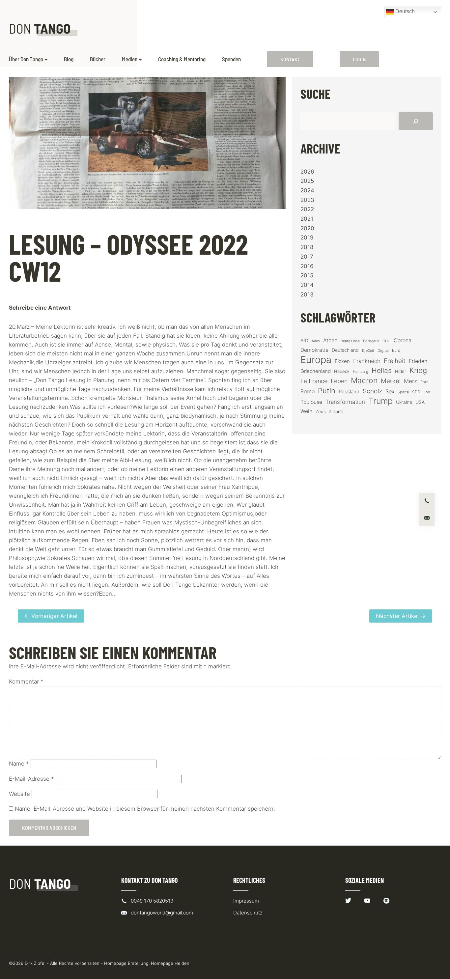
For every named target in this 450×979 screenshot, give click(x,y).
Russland (349, 392)
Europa (315, 359)
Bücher (97, 59)
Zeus (321, 411)
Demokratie (314, 350)
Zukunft (336, 411)
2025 (307, 181)
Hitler (400, 371)
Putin (326, 390)
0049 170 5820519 (152, 901)
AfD (304, 340)
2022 (307, 209)
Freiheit (395, 361)
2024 (307, 190)
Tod (427, 392)
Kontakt (290, 59)
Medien (129, 59)
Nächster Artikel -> (401, 616)
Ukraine (404, 402)
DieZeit (368, 351)
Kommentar (26, 681)
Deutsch (404, 11)
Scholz (372, 391)
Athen (330, 340)
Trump (380, 401)
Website (19, 794)
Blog (68, 59)
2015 (306, 275)
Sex (389, 391)
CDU (386, 341)
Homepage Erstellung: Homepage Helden (146, 963)
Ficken (342, 361)
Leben (339, 381)
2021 (306, 218)
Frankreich (366, 361)
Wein (306, 411)
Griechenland (315, 371)
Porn (424, 381)
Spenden (231, 59)
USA (420, 402)
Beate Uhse (350, 341)
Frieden (418, 361)
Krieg (418, 370)
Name (19, 763)
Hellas (382, 370)
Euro (396, 350)
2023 (307, 200)
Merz (410, 381)
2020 (307, 228)
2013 (307, 294)
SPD (416, 391)
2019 (307, 237)
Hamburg (360, 372)
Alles (316, 341)
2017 (306, 256)
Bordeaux (371, 341)
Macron (364, 380)
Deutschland (345, 350)
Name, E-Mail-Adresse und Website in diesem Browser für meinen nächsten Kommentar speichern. (145, 808)
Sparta (403, 392)
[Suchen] (416, 121)
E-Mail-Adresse (31, 778)
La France (313, 380)
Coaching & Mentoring (182, 59)
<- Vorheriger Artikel (50, 616)
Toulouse (311, 402)
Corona (402, 340)
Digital (383, 350)
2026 (307, 171)
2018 (306, 247)
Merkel (391, 380)
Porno (307, 391)
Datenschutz (248, 912)
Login (359, 59)
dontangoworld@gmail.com (162, 912)
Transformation (345, 402)
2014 (307, 285)
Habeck (342, 371)
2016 (307, 266)
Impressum (246, 901)
